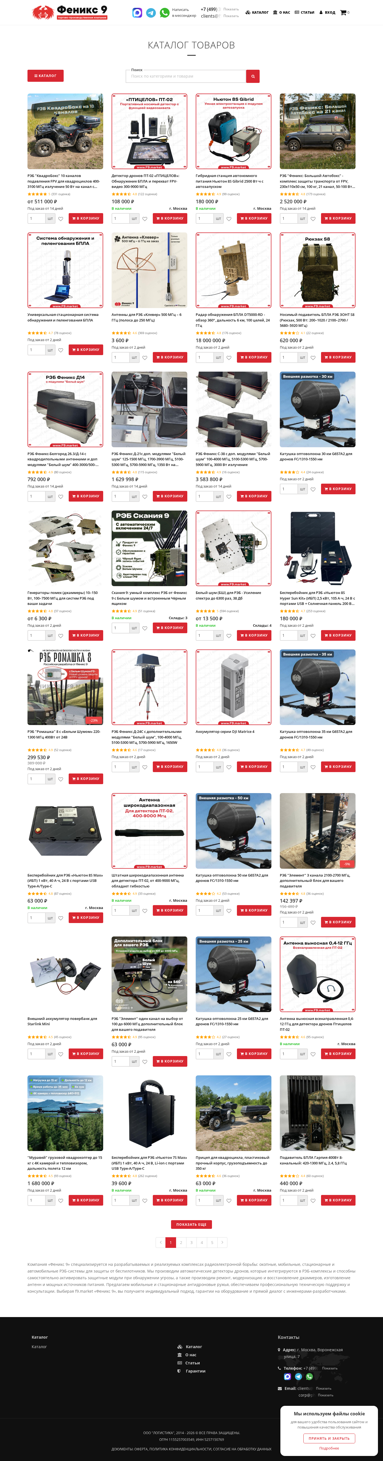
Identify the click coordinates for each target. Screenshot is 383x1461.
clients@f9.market (220, 16)
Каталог (260, 12)
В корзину (88, 218)
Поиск (136, 70)
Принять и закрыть (329, 1438)
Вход (329, 12)
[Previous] (161, 1242)
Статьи (307, 12)
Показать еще (191, 1224)
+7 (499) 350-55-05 (220, 9)
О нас (284, 12)
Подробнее (329, 1448)
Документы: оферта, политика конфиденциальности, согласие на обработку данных (191, 1449)
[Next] (222, 1242)
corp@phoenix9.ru (316, 1395)
